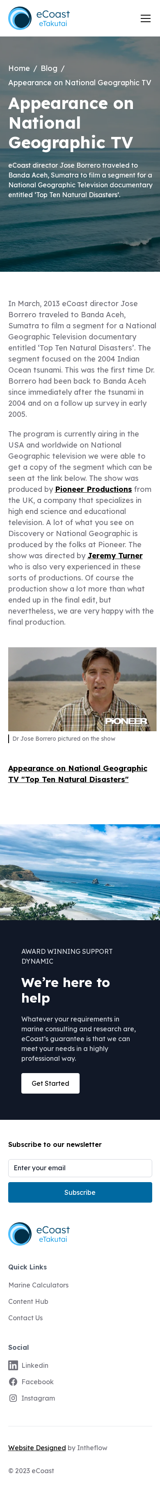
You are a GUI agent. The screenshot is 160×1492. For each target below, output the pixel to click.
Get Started (50, 1083)
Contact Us (25, 1318)
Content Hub (28, 1301)
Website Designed (37, 1448)
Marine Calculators (38, 1285)
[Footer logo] (80, 1234)
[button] (144, 18)
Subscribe (80, 1192)
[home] (39, 18)
